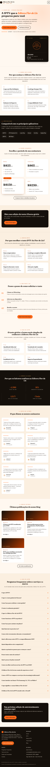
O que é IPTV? (6, 592)
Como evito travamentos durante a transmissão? (16, 634)
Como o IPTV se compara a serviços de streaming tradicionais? (21, 675)
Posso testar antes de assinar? (11, 654)
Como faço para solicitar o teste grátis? (14, 603)
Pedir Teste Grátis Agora (25, 316)
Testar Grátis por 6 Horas (9, 27)
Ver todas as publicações (25, 566)
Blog (27, 743)
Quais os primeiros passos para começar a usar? (16, 649)
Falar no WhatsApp (10, 717)
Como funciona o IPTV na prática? (12, 618)
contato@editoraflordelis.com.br (33, 752)
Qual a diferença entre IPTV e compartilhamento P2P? (18, 639)
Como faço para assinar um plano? (12, 623)
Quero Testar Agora (10, 222)
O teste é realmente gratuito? (10, 608)
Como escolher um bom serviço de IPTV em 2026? (17, 665)
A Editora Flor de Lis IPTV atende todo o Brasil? (16, 691)
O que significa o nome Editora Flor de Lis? (14, 685)
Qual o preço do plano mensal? (11, 660)
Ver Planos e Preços (24, 27)
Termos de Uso (5, 752)
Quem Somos (29, 749)
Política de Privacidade (7, 754)
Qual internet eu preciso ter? (10, 629)
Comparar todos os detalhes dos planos (25, 198)
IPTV (27, 736)
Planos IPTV (29, 738)
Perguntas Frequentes (7, 749)
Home (27, 733)
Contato (3, 756)
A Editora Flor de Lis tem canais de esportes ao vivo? (17, 670)
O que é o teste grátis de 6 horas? (11, 598)
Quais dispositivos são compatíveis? (12, 644)
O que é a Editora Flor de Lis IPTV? (12, 613)
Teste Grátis (29, 740)
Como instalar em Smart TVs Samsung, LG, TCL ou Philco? (19, 680)
